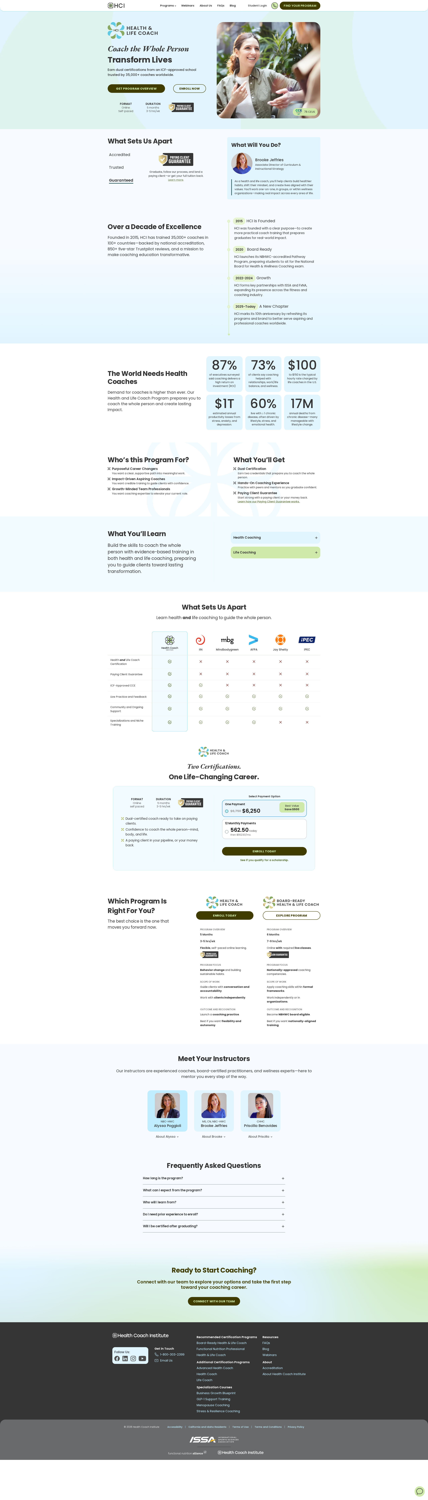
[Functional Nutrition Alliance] (187, 1453)
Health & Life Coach (211, 1355)
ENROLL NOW (189, 88)
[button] (420, 1491)
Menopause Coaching (213, 1405)
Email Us (165, 1360)
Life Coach (204, 1380)
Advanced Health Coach (215, 1368)
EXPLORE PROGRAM (291, 915)
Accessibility (174, 1427)
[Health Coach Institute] (240, 1453)
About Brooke (212, 1136)
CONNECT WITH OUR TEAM (214, 1301)
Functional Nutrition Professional (221, 1349)
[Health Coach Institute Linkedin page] (126, 1359)
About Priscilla (259, 1136)
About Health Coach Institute (284, 1374)
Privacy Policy (296, 1427)
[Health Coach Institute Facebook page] (118, 1359)
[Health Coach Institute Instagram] (134, 1359)
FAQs (220, 6)
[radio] (264, 810)
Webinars (187, 6)
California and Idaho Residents (207, 1427)
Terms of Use (240, 1427)
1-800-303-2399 (171, 1354)
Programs (167, 6)
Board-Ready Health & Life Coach (222, 1343)
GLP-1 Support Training (213, 1399)
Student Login (257, 6)
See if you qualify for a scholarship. (264, 860)
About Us (206, 6)
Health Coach (207, 1374)
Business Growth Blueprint (216, 1393)
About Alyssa (166, 1136)
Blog (233, 6)
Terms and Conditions (268, 1427)
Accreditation (272, 1368)
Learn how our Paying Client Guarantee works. (269, 502)
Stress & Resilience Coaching (218, 1411)
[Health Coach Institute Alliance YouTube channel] (142, 1359)
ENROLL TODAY (264, 851)
